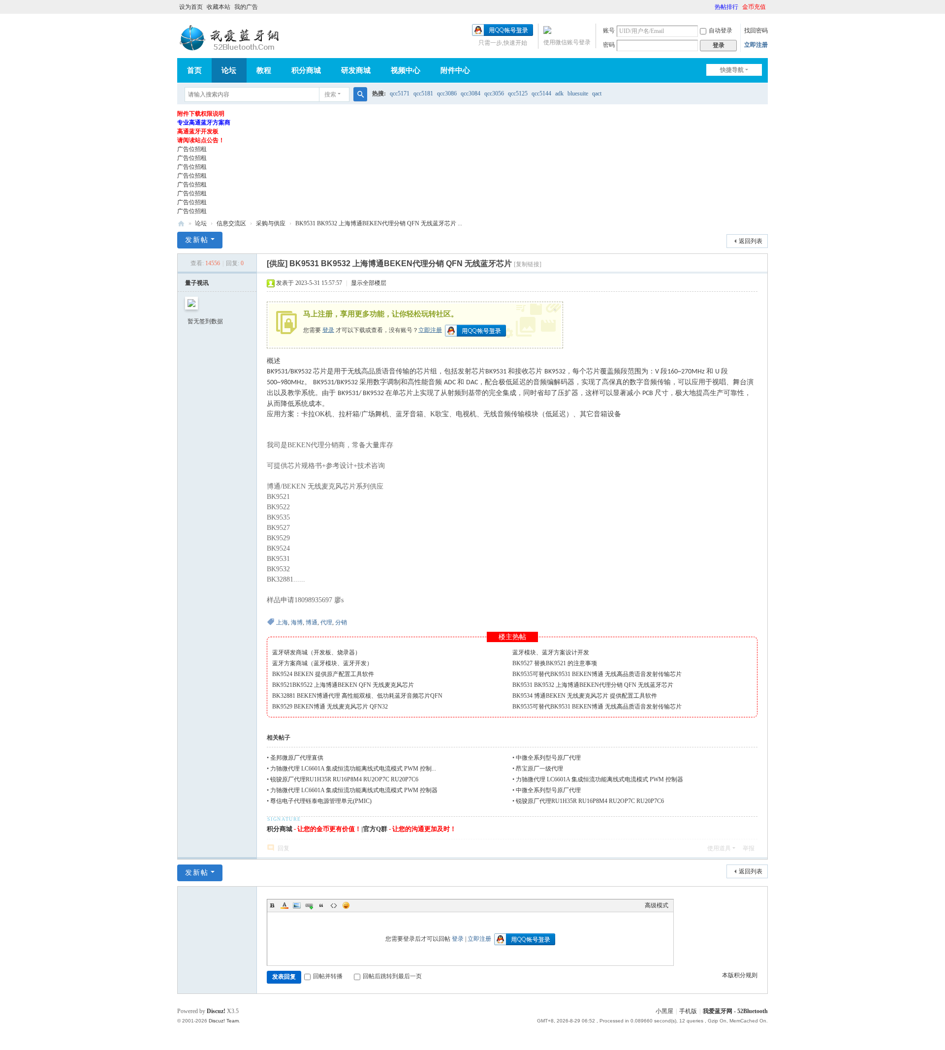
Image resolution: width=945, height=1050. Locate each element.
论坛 (228, 70)
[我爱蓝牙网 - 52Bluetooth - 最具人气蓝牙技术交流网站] (231, 37)
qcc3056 (494, 93)
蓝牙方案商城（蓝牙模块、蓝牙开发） (322, 663)
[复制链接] (527, 264)
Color (284, 905)
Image (297, 905)
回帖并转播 (328, 976)
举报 (749, 848)
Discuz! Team (224, 1020)
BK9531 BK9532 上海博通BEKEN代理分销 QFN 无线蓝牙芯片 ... (378, 223)
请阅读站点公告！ (200, 140)
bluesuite (577, 93)
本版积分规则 (739, 975)
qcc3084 (470, 93)
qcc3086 (447, 93)
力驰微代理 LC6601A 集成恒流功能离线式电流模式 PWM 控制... (353, 768)
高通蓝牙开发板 (198, 131)
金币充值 (754, 6)
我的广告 (246, 6)
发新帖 (197, 240)
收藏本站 (218, 6)
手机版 (688, 1011)
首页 (194, 70)
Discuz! (216, 1011)
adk (559, 93)
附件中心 (455, 70)
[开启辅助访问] (710, 6)
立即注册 (756, 44)
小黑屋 (664, 1011)
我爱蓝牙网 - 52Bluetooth (735, 1011)
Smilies (346, 905)
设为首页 (191, 6)
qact (596, 93)
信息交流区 (231, 223)
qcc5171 (400, 93)
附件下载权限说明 (200, 113)
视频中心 (405, 70)
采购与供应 (270, 223)
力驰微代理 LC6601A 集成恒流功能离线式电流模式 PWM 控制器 (600, 779)
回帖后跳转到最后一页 (392, 976)
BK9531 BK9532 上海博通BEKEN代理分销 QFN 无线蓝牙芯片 (592, 684)
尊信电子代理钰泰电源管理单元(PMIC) (321, 801)
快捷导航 (732, 69)
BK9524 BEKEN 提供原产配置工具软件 (323, 674)
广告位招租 (192, 149)
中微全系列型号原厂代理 (548, 757)
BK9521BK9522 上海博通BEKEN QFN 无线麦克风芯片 (343, 684)
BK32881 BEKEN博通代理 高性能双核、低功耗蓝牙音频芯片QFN (357, 695)
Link (309, 905)
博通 (311, 622)
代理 (326, 622)
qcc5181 (423, 93)
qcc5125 (518, 93)
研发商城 (356, 70)
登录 (328, 329)
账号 (609, 30)
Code (334, 905)
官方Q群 (375, 829)
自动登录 (720, 30)
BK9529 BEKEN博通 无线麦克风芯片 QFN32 (330, 706)
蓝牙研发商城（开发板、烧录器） (316, 652)
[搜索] (360, 94)
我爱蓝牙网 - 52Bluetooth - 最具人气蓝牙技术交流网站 (181, 223)
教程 (263, 70)
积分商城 (306, 70)
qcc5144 (541, 93)
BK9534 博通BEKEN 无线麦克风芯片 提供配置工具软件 (584, 695)
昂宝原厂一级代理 (539, 768)
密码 (609, 44)
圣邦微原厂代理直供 (296, 757)
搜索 (330, 94)
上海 (282, 622)
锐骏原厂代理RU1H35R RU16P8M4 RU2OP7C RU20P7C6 (344, 779)
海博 (297, 622)
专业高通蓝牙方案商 (203, 122)
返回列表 (750, 241)
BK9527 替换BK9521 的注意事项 (554, 663)
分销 (341, 622)
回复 (283, 848)
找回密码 (756, 30)
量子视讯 (197, 282)
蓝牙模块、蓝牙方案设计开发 (550, 652)
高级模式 (656, 905)
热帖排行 (726, 6)
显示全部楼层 (368, 282)
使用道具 (719, 848)
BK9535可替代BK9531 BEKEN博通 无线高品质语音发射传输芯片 (597, 674)
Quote (321, 905)
